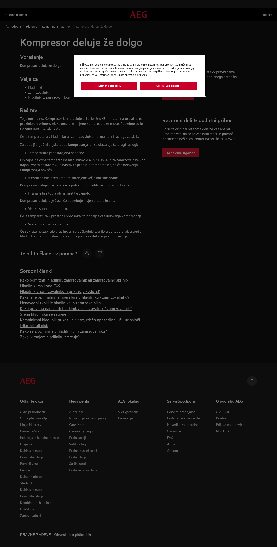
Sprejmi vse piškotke (168, 86)
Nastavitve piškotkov (109, 86)
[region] (140, 76)
